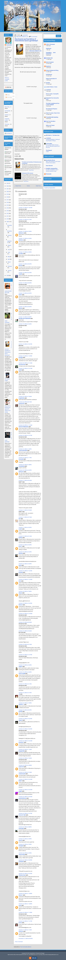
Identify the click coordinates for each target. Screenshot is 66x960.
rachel (20, 370)
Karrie (20, 565)
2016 (7, 202)
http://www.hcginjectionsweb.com (21, 954)
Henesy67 (21, 845)
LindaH (20, 529)
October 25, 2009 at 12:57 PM (25, 654)
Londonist (48, 89)
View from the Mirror (50, 121)
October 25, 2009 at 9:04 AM (25, 631)
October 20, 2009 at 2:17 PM (25, 457)
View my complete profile (7, 79)
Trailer (47, 151)
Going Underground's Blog (52, 70)
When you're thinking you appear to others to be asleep (7, 409)
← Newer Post (17, 185)
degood (20, 720)
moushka (21, 253)
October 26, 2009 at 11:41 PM (25, 921)
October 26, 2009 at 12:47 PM (25, 813)
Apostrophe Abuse (50, 160)
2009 (7, 221)
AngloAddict (32, 953)
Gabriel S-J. (21, 704)
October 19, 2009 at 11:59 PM (25, 356)
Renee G (21, 604)
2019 (7, 194)
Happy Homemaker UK (51, 78)
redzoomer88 (22, 673)
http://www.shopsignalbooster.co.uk (50, 954)
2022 (7, 186)
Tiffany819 (21, 861)
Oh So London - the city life (52, 93)
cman (20, 905)
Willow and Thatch (50, 125)
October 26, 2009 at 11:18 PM (25, 912)
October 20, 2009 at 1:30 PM (25, 449)
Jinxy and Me (22, 854)
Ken (19, 518)
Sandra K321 (22, 403)
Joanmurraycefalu (23, 450)
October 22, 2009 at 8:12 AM (25, 536)
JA (19, 694)
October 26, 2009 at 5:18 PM (25, 844)
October (10, 235)
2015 (7, 205)
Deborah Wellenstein (23, 426)
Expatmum (48, 66)
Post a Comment (19, 941)
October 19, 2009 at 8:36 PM (25, 282)
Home (28, 185)
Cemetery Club (49, 58)
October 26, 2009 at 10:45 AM (25, 789)
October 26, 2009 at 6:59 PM (25, 853)
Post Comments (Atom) (25, 946)
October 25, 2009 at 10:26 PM (25, 718)
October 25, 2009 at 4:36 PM (25, 672)
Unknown (21, 931)
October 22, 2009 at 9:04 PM (25, 544)
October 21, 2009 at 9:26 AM (25, 510)
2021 (7, 188)
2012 (7, 213)
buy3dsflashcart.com (33, 954)
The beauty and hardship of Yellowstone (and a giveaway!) (26, 40)
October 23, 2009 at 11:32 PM (25, 570)
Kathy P (20, 780)
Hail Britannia (49, 74)
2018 (7, 197)
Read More (31, 170)
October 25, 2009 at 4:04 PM (25, 665)
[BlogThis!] (17, 156)
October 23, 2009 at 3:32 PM (25, 551)
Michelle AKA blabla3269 (24, 318)
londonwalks (49, 143)
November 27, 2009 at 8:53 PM (26, 938)
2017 (7, 199)
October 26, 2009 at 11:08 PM (25, 893)
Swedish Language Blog (51, 168)
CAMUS (20, 666)
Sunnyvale (21, 459)
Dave (20, 581)
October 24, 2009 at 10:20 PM (25, 603)
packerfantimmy (22, 798)
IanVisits (48, 82)
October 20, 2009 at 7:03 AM (25, 396)
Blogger (42, 953)
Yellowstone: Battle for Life (22, 36)
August (9, 245)
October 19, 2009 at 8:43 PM (25, 293)
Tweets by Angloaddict (49, 187)
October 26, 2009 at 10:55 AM (25, 796)
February (10, 266)
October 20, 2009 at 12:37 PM (25, 435)
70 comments (34, 36)
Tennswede (48, 174)
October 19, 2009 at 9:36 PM (25, 324)
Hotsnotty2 (21, 828)
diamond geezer (50, 62)
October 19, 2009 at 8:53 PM (25, 306)
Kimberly (21, 572)
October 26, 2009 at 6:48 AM (25, 765)
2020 (7, 191)
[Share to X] (18, 156)
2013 (7, 210)
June (9, 252)
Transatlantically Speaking (52, 117)
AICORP (20, 711)
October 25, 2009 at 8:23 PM (25, 710)
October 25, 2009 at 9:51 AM (25, 644)
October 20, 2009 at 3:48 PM (25, 464)
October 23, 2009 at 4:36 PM (25, 563)
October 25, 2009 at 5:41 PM (25, 692)
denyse (20, 592)
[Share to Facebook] (20, 156)
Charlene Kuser (22, 875)
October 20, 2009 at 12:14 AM (25, 363)
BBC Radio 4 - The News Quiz (52, 135)
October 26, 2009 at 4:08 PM (25, 827)
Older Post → (39, 185)
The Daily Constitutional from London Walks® (52, 104)
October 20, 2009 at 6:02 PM (25, 470)
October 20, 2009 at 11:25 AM (25, 425)
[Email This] (15, 156)
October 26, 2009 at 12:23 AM (25, 740)
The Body (7, 124)
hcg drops (40, 954)
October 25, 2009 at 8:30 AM (25, 622)
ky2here (20, 537)
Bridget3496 (21, 751)
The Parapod (49, 150)
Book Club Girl (49, 165)
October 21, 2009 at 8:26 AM (25, 480)
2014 (7, 208)
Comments (9, 97)
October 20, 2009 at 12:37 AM (25, 368)
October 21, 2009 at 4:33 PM (25, 527)
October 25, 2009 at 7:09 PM (25, 703)
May (9, 256)
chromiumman (22, 364)
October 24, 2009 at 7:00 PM (25, 591)
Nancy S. (21, 895)
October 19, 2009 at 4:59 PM (25, 252)
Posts (8, 94)
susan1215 (21, 766)
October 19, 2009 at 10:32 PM (25, 344)
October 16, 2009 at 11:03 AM (25, 207)
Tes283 (20, 274)
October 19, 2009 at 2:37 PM (25, 219)
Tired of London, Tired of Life (53, 113)
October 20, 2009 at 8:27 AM (25, 402)
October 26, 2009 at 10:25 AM (25, 779)
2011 (7, 216)
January (9, 270)
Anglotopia (48, 48)
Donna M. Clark (22, 815)
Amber (20, 294)
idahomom (21, 471)
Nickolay (21, 553)
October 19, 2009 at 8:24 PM (25, 272)
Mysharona (21, 233)
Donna (20, 922)
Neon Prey (7, 106)
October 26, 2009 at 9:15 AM (25, 772)
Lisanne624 (25, 35)
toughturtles (21, 398)
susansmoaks (22, 773)
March (9, 262)
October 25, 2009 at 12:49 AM (25, 613)
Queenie (7, 114)
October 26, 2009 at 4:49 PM (25, 838)
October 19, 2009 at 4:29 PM (25, 238)
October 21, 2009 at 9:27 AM (25, 517)
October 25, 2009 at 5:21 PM (25, 684)
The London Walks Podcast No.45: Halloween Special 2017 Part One (53, 146)
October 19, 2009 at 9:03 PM (25, 317)
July (9, 249)
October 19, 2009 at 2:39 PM (25, 231)
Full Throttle (7, 110)
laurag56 (21, 357)
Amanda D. (21, 742)
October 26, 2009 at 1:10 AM (25, 749)
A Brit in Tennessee (50, 44)
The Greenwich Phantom (51, 108)
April (9, 259)
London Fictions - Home (51, 86)
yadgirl (20, 791)
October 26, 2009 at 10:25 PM (25, 873)
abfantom (21, 240)
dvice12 (20, 840)
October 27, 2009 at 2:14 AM (25, 929)
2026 (7, 183)
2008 (7, 275)
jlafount (20, 265)
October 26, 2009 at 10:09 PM (25, 860)
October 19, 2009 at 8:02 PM (25, 264)
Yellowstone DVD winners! (27, 173)
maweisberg (21, 466)
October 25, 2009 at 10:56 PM (25, 729)
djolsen (20, 308)
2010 (7, 218)
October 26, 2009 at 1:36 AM (25, 758)
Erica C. (20, 546)
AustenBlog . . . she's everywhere (51, 53)
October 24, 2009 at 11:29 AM (25, 579)
